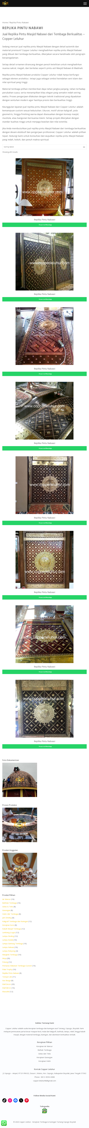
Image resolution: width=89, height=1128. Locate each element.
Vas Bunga (6, 980)
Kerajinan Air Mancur (44, 1046)
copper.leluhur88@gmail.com (44, 1081)
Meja (4, 958)
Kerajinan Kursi (8, 925)
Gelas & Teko (7, 906)
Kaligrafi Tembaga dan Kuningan (15, 921)
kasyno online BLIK (44, 1088)
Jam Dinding (7, 917)
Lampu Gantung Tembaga (12, 943)
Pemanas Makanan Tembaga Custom (17, 966)
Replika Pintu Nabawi (10, 973)
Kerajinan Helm (44, 1061)
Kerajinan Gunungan (44, 1057)
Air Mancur (6, 899)
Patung (5, 962)
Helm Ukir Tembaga (10, 914)
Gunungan (6, 910)
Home (5, 22)
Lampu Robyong (8, 951)
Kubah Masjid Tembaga (11, 929)
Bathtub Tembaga (9, 903)
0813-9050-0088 (48, 1077)
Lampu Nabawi (8, 947)
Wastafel (5, 991)
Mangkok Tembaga (9, 954)
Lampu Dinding (8, 936)
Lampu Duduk (7, 940)
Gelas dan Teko (44, 1053)
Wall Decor (6, 984)
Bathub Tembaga (44, 1050)
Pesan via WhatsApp (45, 225)
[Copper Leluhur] (5, 3)
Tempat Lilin (7, 977)
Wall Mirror (6, 988)
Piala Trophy (7, 969)
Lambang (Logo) (8, 932)
